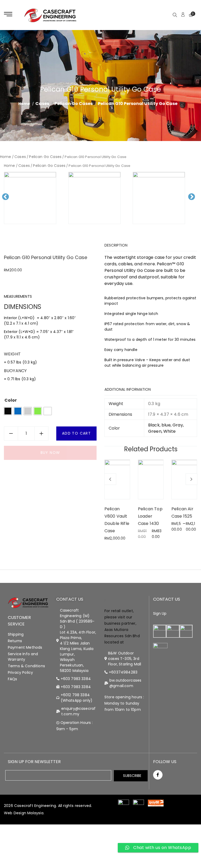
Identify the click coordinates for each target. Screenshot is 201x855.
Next (194, 200)
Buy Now (50, 452)
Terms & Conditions (26, 666)
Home (5, 156)
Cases (42, 104)
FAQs (12, 679)
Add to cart (76, 433)
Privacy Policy (20, 672)
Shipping (16, 634)
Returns (15, 640)
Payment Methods (25, 647)
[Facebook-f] (158, 775)
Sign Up (160, 613)
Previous (7, 200)
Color (10, 400)
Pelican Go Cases (73, 104)
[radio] (8, 411)
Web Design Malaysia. (24, 813)
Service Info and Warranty (23, 656)
